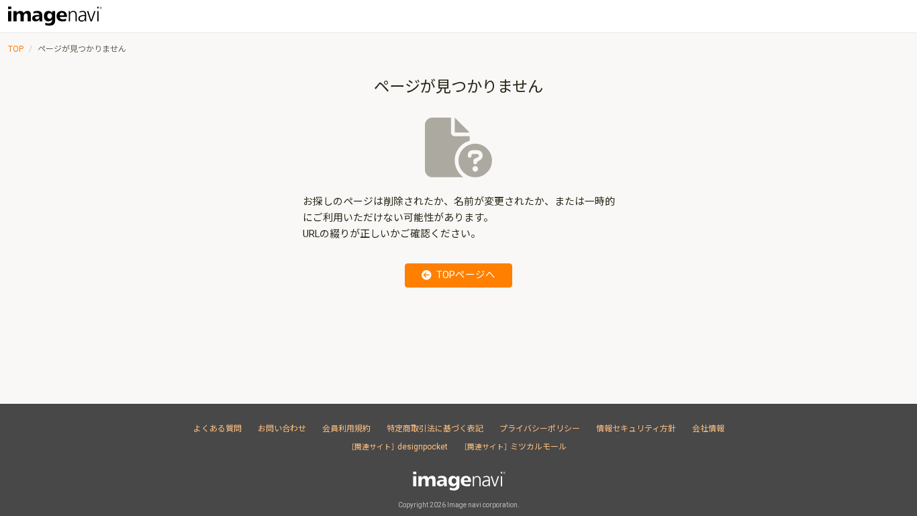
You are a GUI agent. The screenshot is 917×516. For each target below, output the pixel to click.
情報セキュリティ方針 (636, 428)
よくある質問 (217, 428)
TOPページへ (465, 275)
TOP (15, 49)
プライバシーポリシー (539, 428)
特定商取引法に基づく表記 (435, 428)
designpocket (399, 447)
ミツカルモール (515, 447)
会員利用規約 (346, 428)
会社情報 (708, 428)
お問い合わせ (282, 428)
